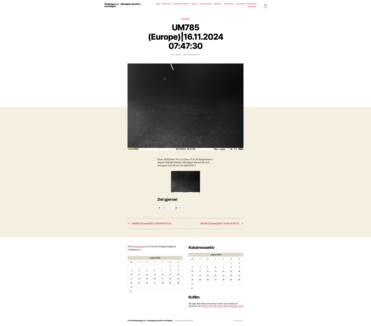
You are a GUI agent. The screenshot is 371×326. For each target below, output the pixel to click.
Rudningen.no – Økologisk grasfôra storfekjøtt (153, 321)
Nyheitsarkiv (229, 4)
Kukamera (218, 4)
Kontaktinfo (252, 7)
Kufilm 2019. (237, 306)
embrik (178, 55)
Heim (158, 4)
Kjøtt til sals (166, 4)
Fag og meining (205, 4)
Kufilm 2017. (207, 306)
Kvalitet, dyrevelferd (181, 4)
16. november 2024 (193, 55)
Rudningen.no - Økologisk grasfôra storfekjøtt (122, 5)
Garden (194, 4)
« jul (130, 291)
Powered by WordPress (184, 321)
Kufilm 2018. (222, 306)
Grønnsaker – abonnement (246, 4)
